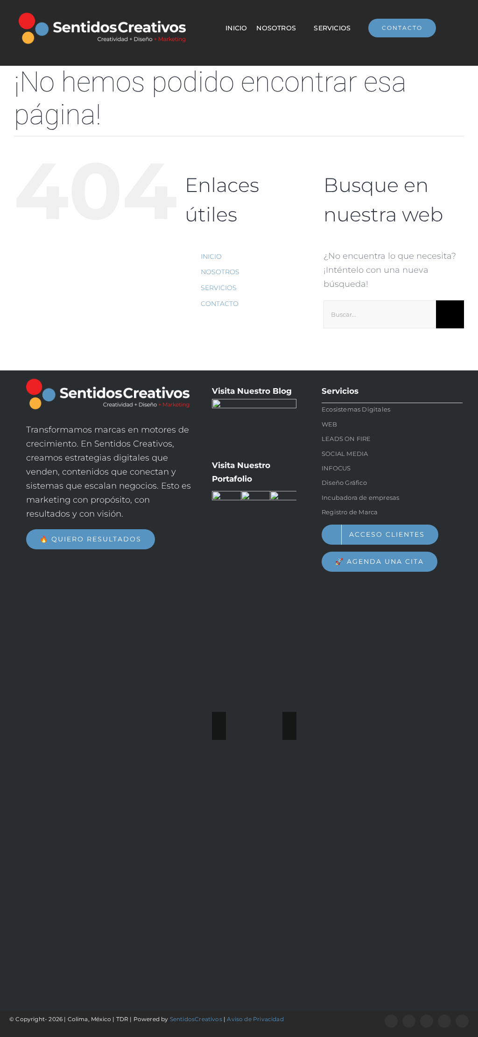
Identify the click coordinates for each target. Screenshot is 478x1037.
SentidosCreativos (196, 1019)
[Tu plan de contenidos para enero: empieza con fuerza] (254, 425)
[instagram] (426, 1021)
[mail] (462, 1021)
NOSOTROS (220, 272)
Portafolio (232, 478)
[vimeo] (444, 1021)
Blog (282, 391)
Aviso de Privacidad (255, 1019)
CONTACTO (220, 303)
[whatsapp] (408, 1021)
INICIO (211, 256)
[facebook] (391, 1021)
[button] (219, 726)
